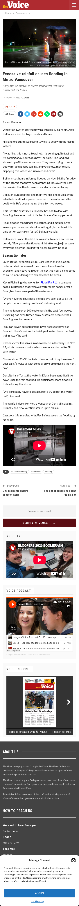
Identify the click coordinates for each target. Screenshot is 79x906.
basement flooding (19, 472)
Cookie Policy (37, 901)
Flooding (48, 472)
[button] (73, 860)
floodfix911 (36, 472)
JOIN (35, 522)
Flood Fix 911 (49, 282)
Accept (39, 893)
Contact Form (10, 831)
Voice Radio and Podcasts (39, 655)
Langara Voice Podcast (16, 655)
